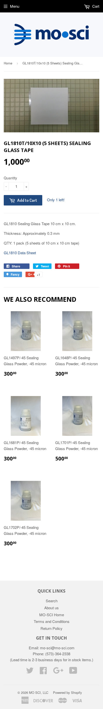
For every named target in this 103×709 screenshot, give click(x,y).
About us (51, 607)
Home (8, 63)
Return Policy (51, 628)
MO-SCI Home (51, 614)
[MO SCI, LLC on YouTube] (73, 671)
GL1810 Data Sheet (20, 252)
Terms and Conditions (52, 621)
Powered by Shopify (67, 692)
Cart (95, 6)
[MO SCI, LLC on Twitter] (30, 671)
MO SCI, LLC (38, 692)
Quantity (10, 177)
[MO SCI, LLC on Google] (58, 671)
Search (52, 600)
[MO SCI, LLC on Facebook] (43, 671)
